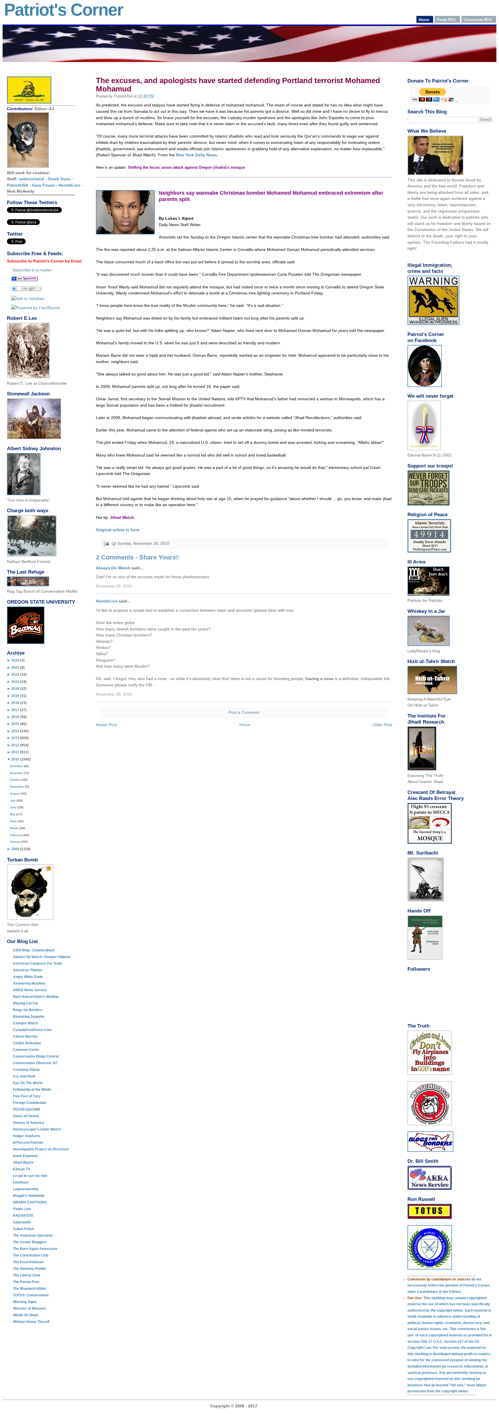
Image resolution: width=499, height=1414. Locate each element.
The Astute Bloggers (30, 1242)
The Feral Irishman (28, 1262)
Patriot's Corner (63, 9)
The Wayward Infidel (29, 1288)
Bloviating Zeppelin (28, 1016)
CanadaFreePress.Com (32, 1030)
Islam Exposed (25, 1156)
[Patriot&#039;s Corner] (24, 279)
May (12, 814)
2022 (15, 674)
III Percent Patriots (28, 1142)
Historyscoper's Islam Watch (37, 1129)
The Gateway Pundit (29, 1268)
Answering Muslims (29, 983)
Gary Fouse (43, 185)
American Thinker (27, 970)
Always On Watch (113, 568)
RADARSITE (23, 1215)
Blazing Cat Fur (25, 1003)
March (14, 828)
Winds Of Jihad (25, 1315)
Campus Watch (25, 1023)
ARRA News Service (30, 990)
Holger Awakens (26, 1136)
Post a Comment (244, 712)
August (15, 793)
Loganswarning (25, 1189)
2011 (15, 752)
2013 (15, 738)
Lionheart (21, 1182)
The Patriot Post (26, 1282)
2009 (15, 849)
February (16, 835)
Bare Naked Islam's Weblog (35, 996)
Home (244, 724)
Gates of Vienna (26, 1116)
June (13, 807)
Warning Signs (25, 1302)
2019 (15, 696)
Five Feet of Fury (26, 1096)
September (17, 786)
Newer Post (106, 724)
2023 (15, 667)
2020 (15, 688)
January (15, 841)
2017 (15, 710)
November (16, 773)
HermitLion (69, 185)
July (13, 800)
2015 (15, 724)
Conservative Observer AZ (35, 1063)
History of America (28, 1122)
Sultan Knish (23, 1229)
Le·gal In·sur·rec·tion (30, 1176)
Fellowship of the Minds (32, 1089)
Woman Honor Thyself (31, 1321)
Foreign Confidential (29, 1103)
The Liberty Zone (26, 1275)
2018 (15, 703)
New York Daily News (196, 155)
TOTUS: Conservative (31, 1295)
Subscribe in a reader (32, 270)
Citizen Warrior (25, 1036)
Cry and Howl (24, 1076)
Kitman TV (21, 1169)
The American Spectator (33, 1235)
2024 (15, 660)
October (15, 779)
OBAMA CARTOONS (30, 1202)
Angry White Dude (28, 977)
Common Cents (26, 1049)
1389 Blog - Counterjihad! (34, 950)
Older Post (382, 724)
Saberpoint (22, 1222)
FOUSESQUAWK (26, 1109)
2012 (15, 745)
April (13, 821)
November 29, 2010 (114, 586)
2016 (15, 717)
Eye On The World (27, 1083)
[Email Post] (106, 543)
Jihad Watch (23, 1162)
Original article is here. (118, 529)
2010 (15, 759)
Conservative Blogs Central (36, 1056)
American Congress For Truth (37, 963)
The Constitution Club (30, 1255)
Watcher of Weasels (29, 1308)
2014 (15, 731)
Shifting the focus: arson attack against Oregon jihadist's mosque (186, 167)
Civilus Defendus (27, 1043)
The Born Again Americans (35, 1248)
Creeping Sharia (26, 1069)
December (16, 766)
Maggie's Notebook (28, 1195)
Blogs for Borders (27, 1010)
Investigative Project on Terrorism (41, 1149)
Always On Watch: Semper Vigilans (42, 957)
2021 (15, 681)
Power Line (22, 1209)
